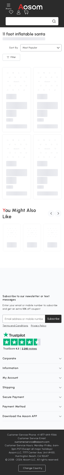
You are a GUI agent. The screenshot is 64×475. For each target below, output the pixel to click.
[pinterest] (28, 288)
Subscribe (53, 318)
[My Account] (19, 12)
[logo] (30, 6)
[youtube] (20, 288)
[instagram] (13, 288)
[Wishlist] (11, 12)
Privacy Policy (38, 325)
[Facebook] (5, 288)
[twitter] (35, 288)
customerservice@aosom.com (32, 441)
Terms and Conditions (15, 325)
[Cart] (26, 12)
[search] (53, 21)
